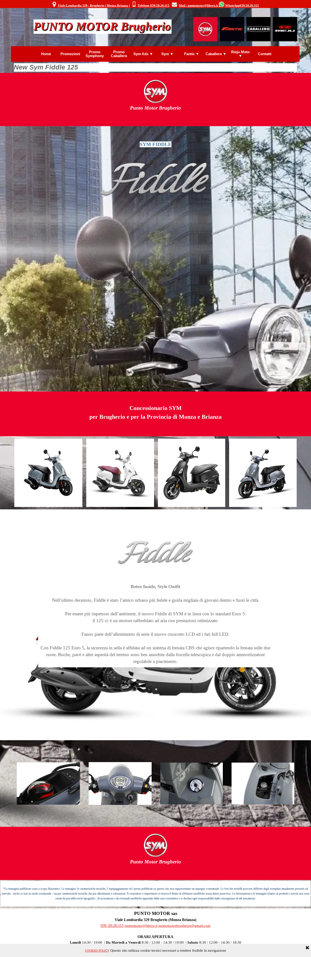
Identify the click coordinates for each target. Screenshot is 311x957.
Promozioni (70, 54)
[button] (134, 4)
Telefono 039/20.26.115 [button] (153, 5)
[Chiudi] (307, 948)
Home (46, 54)
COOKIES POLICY (97, 950)
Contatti (264, 54)
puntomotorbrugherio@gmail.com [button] (184, 926)
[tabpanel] (155, 4)
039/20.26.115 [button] (249, 5)
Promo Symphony (95, 54)
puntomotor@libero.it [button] (141, 926)
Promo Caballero (119, 54)
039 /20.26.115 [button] (112, 925)
